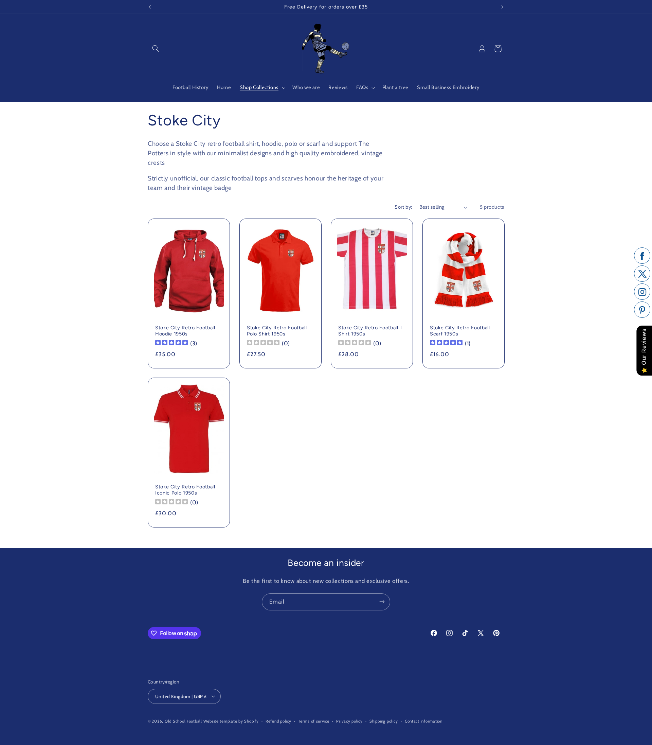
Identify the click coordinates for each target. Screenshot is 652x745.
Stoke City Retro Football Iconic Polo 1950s (185, 490)
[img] (171, 343)
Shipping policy (383, 720)
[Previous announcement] (149, 7)
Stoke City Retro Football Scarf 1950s (460, 330)
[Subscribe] (382, 601)
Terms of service (313, 720)
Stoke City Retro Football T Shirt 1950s (370, 330)
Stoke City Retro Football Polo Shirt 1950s (277, 330)
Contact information (423, 720)
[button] (155, 48)
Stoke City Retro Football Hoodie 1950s (185, 330)
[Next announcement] (502, 7)
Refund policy (278, 720)
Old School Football (183, 720)
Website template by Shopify (231, 720)
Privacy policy (349, 720)
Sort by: (403, 207)
